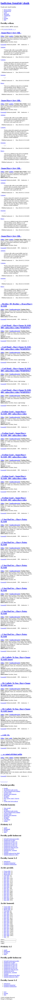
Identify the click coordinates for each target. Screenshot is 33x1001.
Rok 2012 (6, 895)
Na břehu (6, 797)
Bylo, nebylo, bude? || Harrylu (11, 798)
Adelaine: (3, 47)
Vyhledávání (7, 15)
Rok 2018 (6, 887)
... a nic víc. (5, 735)
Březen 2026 (7, 874)
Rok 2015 (6, 891)
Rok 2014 (6, 892)
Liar (5, 800)
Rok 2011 (6, 897)
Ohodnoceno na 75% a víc (10, 843)
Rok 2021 (6, 882)
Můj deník (6, 14)
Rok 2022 (6, 881)
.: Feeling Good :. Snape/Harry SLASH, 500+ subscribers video (14, 413)
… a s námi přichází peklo (11, 754)
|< (1, 781)
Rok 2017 (6, 888)
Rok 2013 (6, 894)
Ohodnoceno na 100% (9, 840)
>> (13, 29)
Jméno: (2, 939)
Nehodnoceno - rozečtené (10, 850)
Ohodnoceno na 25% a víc (10, 846)
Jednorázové (7, 861)
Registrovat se (7, 11)
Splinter (11, 757)
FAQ (5, 17)
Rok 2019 (6, 885)
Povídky (6, 830)
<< (3, 781)
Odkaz (2, 36)
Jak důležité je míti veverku (11, 790)
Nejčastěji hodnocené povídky (11, 839)
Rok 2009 (6, 900)
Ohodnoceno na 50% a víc (10, 844)
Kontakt (6, 18)
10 (11, 29)
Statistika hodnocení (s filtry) (11, 854)
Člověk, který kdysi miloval (11, 801)
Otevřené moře (7, 792)
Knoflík (6, 788)
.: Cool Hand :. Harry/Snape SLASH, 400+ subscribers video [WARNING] (16, 326)
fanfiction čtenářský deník (15, 3)
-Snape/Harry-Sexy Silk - (11, 33)
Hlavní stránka (7, 9)
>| (15, 29)
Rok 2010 (6, 898)
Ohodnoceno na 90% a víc (10, 841)
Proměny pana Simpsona (10, 794)
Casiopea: (3, 59)
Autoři (5, 827)
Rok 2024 (6, 878)
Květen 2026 (7, 872)
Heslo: (2, 941)
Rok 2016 (6, 890)
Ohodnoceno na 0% (9, 849)
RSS (5, 20)
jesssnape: (3, 75)
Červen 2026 (7, 871)
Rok (5, 937)
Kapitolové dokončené (9, 863)
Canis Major (7, 819)
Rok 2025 (6, 877)
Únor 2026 (6, 875)
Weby (5, 832)
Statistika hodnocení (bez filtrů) (12, 853)
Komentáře (3, 44)
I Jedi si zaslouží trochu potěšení (12, 791)
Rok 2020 (6, 884)
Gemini (6, 821)
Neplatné (6, 852)
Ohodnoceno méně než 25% (11, 847)
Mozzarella (6, 795)
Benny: (2, 83)
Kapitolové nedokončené (10, 864)
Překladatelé (7, 829)
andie (10, 738)
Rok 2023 (6, 879)
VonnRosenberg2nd (14, 309)
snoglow (11, 36)
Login (5, 12)
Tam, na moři (7, 808)
